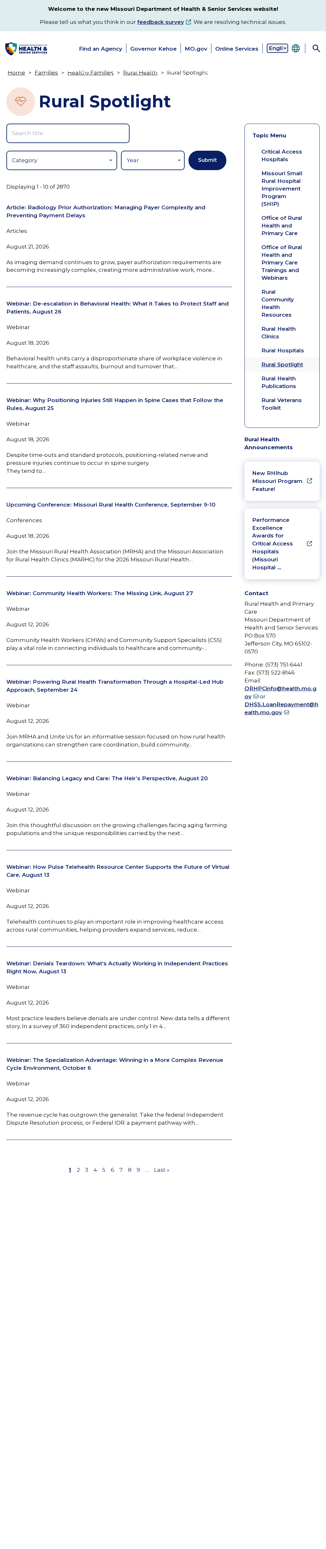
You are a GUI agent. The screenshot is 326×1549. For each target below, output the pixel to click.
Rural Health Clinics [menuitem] (278, 333)
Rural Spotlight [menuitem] (282, 364)
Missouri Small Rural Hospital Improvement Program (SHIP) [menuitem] (281, 188)
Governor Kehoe (153, 49)
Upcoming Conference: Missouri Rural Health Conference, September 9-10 (111, 504)
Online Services (237, 49)
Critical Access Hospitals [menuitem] (281, 155)
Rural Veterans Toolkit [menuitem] (281, 404)
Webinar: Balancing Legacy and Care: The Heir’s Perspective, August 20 (107, 778)
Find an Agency (100, 49)
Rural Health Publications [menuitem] (278, 382)
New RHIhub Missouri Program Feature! (277, 481)
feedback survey (160, 22)
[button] (22, 75)
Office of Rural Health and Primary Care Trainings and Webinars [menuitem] (281, 262)
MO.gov (196, 49)
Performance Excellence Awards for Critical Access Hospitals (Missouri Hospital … (272, 544)
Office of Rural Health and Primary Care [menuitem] (281, 225)
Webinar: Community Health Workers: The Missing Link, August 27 (99, 593)
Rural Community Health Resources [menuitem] (277, 303)
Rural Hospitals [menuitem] (282, 350)
